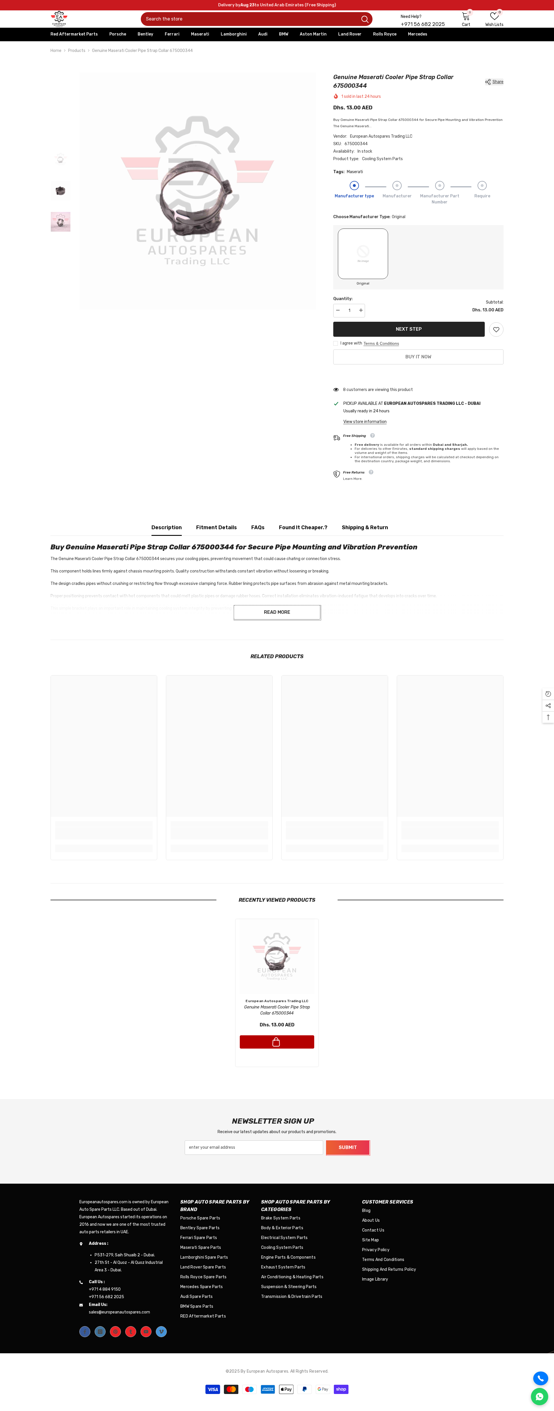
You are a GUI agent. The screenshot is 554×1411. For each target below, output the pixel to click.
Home (55, 50)
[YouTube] (146, 1331)
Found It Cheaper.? (303, 527)
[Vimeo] (161, 1331)
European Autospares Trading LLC (381, 136)
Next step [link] (409, 329)
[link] (496, 329)
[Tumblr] (130, 1331)
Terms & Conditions (381, 343)
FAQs (258, 527)
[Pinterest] (115, 1331)
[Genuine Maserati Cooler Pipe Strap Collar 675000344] (277, 956)
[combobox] (249, 19)
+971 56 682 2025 (423, 24)
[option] (197, 191)
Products (76, 50)
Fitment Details (216, 527)
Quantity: (343, 298)
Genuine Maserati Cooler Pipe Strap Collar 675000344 (277, 1010)
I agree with (351, 343)
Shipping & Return (365, 527)
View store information (365, 421)
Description (166, 527)
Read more (277, 612)
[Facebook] (84, 1331)
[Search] (257, 19)
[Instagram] (100, 1331)
